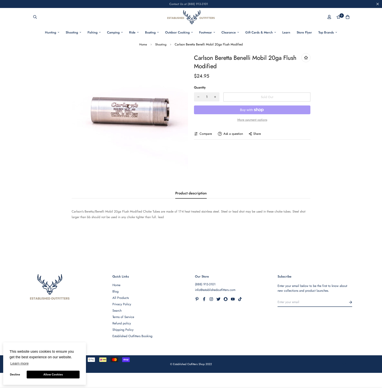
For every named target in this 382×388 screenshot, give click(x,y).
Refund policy (121, 323)
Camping (113, 32)
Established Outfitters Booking (132, 336)
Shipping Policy (123, 329)
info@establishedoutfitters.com (215, 290)
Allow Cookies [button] (53, 374)
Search (117, 310)
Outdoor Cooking (177, 32)
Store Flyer (304, 32)
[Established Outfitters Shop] (191, 17)
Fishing (92, 32)
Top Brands (326, 32)
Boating (150, 32)
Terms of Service (123, 317)
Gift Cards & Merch (259, 32)
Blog (115, 291)
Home (143, 44)
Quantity (200, 87)
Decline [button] (15, 374)
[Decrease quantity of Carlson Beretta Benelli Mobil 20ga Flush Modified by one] (198, 96)
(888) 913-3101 (205, 284)
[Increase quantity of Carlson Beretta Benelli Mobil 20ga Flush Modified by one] (215, 96)
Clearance (228, 32)
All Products (120, 297)
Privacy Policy (121, 304)
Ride (132, 32)
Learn (286, 32)
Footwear (205, 32)
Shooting (72, 32)
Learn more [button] (19, 363)
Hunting (50, 32)
